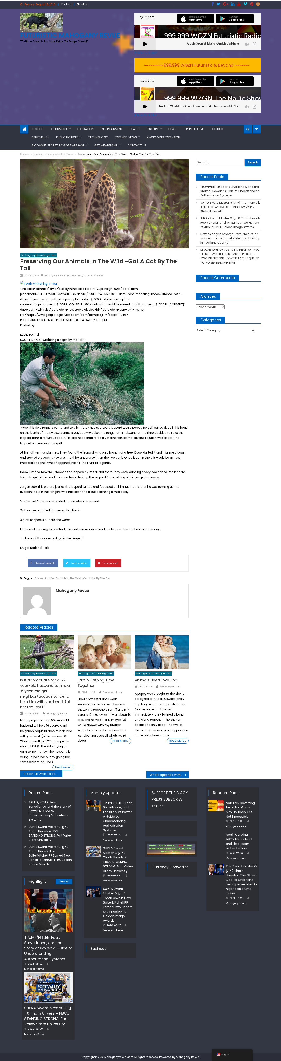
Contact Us (137, 145)
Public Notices (67, 137)
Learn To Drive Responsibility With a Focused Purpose (44, 774)
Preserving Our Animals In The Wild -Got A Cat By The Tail (72, 578)
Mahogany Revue (55, 275)
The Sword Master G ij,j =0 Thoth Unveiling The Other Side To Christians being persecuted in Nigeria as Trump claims (241, 879)
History (153, 129)
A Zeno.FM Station (145, 53)
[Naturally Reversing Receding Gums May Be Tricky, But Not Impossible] (216, 805)
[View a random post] (257, 129)
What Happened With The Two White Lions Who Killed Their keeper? (169, 775)
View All (64, 881)
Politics (217, 129)
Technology (98, 137)
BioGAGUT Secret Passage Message (58, 145)
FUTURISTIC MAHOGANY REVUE (70, 35)
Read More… (63, 767)
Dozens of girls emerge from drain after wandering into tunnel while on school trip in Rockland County (230, 238)
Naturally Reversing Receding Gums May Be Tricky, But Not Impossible (240, 810)
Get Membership (106, 145)
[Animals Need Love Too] (162, 652)
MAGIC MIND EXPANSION (163, 137)
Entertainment (112, 129)
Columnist (59, 129)
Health (135, 129)
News (172, 129)
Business (38, 129)
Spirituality (40, 137)
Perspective (195, 129)
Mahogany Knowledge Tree (38, 255)
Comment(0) (78, 275)
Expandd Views (126, 137)
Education (85, 129)
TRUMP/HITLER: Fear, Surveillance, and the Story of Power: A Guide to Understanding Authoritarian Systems (229, 191)
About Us (82, 4)
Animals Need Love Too (156, 680)
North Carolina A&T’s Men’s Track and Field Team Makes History (239, 841)
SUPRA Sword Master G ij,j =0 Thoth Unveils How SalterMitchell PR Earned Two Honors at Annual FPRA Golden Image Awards (230, 222)
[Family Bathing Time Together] (104, 652)
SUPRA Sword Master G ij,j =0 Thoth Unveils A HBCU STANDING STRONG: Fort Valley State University (230, 207)
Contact (66, 4)
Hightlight (37, 881)
